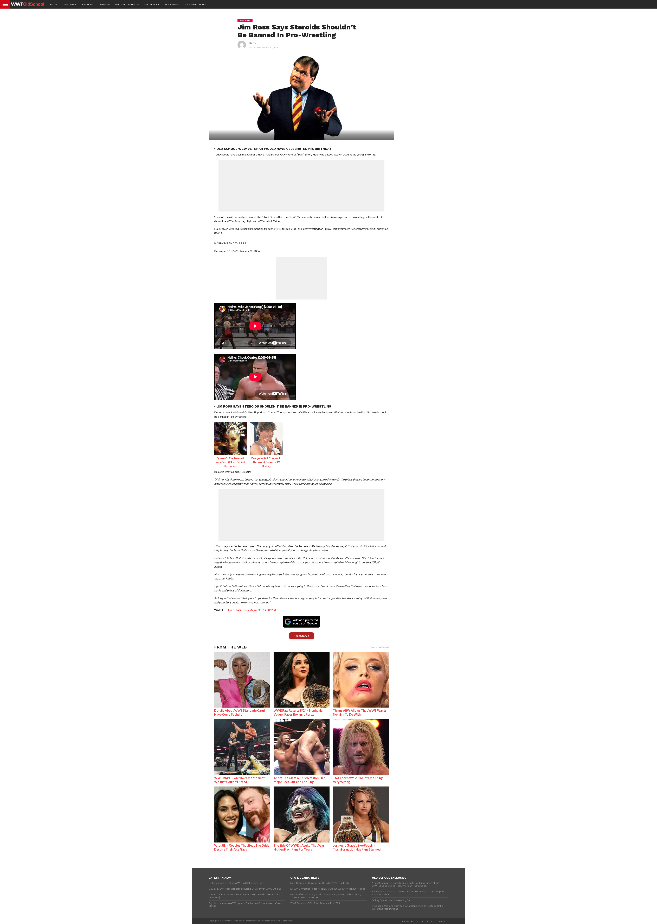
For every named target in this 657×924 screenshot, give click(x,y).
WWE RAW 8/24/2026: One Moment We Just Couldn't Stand (239, 780)
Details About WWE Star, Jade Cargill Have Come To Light (240, 712)
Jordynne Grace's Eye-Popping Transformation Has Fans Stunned (357, 847)
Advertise (426, 921)
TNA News (104, 4)
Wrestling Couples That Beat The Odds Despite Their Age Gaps (241, 847)
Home (53, 4)
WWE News (69, 4)
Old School (152, 4)
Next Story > (301, 635)
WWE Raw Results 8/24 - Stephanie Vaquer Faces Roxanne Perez (298, 712)
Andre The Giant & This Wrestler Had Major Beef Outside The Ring (299, 780)
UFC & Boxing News (127, 4)
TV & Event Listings (195, 4)
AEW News (87, 4)
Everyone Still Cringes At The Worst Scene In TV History (266, 462)
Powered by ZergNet (379, 647)
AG (254, 42)
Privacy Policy (410, 921)
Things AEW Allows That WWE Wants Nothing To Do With (360, 712)
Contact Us (442, 921)
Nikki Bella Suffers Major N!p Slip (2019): (251, 609)
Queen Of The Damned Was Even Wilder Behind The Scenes (230, 462)
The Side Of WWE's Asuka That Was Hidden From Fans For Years (299, 847)
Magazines (171, 4)
